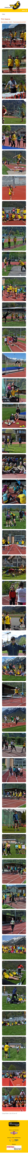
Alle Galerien (4, 22)
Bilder (3, 14)
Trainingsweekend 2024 (19, 22)
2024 (10, 22)
